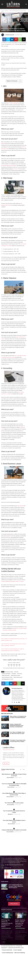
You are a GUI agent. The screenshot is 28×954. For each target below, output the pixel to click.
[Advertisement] (14, 842)
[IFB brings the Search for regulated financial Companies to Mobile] (7, 915)
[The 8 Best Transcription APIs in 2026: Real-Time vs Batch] (5, 742)
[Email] (24, 39)
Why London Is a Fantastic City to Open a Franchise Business (18, 717)
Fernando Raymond (10, 34)
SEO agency (14, 673)
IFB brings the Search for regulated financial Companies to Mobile (6, 923)
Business (6, 10)
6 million (13, 44)
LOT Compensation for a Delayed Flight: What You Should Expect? (16, 886)
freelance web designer (6, 673)
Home (2, 10)
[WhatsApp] (20, 39)
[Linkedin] (12, 39)
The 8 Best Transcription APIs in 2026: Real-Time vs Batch (18, 741)
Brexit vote (16, 671)
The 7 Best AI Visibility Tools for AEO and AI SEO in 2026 (17, 733)
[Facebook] (4, 39)
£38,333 (3, 143)
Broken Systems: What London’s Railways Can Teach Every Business (20, 923)
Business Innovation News (6, 928)
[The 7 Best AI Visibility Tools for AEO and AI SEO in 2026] (5, 734)
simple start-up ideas (5, 675)
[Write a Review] (14, 897)
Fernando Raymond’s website (8, 165)
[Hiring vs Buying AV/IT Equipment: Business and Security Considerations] (5, 726)
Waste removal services (18, 677)
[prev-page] (2, 892)
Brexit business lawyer (9, 671)
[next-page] (4, 892)
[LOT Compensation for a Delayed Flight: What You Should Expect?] (4, 887)
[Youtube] (18, 702)
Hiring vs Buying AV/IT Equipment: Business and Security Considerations (16, 725)
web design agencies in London (7, 679)
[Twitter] (8, 39)
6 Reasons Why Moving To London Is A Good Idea (14, 830)
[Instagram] (14, 702)
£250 (10, 535)
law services (21, 505)
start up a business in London (7, 677)
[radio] (8, 665)
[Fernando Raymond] (2, 35)
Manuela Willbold (10, 777)
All (20, 769)
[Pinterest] (16, 39)
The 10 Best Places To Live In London (14, 802)
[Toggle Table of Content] (19, 81)
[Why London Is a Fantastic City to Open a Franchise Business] (5, 718)
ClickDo (16, 168)
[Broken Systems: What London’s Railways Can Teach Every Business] (21, 915)
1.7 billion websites (13, 103)
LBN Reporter (10, 814)
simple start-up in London (15, 675)
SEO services (19, 673)
